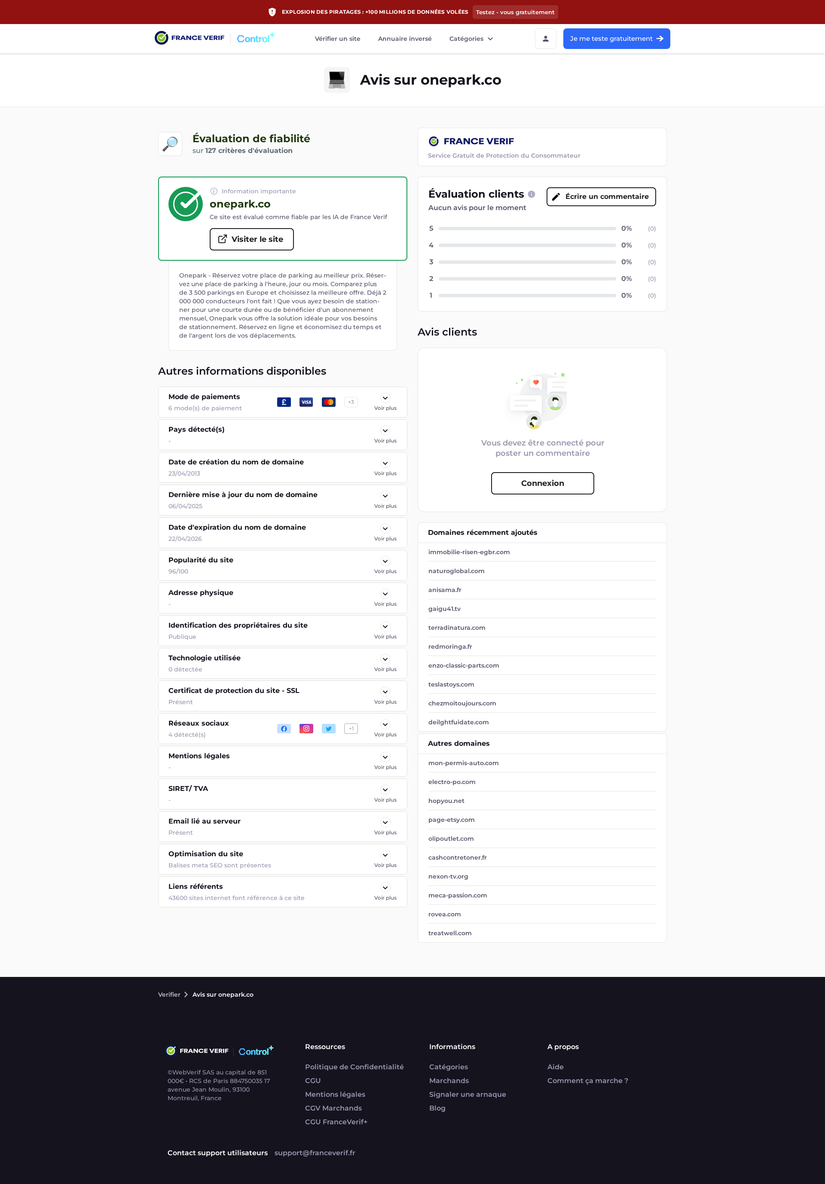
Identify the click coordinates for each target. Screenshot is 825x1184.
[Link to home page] (189, 39)
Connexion (542, 483)
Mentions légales (335, 1094)
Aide (555, 1067)
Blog (437, 1108)
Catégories (466, 39)
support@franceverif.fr (315, 1153)
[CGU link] (531, 194)
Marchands (449, 1081)
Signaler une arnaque (467, 1094)
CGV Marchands (333, 1108)
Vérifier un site (338, 39)
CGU (313, 1081)
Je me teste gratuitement (611, 38)
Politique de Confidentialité (354, 1067)
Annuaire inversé (405, 39)
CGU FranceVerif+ (336, 1122)
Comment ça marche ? (587, 1081)
